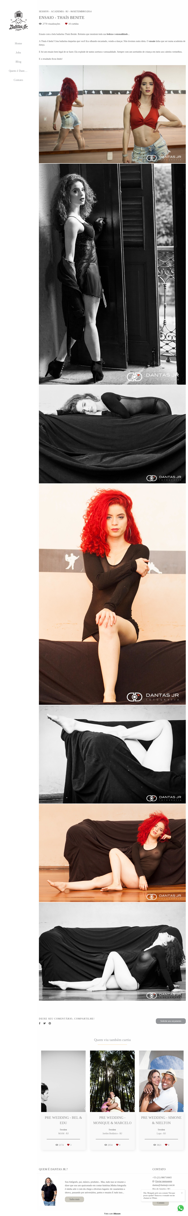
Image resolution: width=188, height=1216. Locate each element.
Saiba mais (74, 1199)
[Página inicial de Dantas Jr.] (18, 21)
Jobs (18, 52)
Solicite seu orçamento (170, 1021)
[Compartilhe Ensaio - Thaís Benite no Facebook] (39, 1023)
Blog (18, 61)
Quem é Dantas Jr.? (20, 70)
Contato (18, 79)
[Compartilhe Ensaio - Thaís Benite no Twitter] (44, 1023)
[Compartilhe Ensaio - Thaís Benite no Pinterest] (50, 1023)
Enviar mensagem (163, 1181)
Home (18, 43)
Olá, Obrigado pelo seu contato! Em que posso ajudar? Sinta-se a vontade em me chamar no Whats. (159, 1195)
